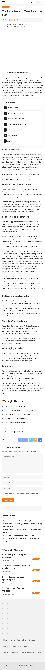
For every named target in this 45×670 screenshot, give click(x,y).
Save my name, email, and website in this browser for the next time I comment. (21, 494)
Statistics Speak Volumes (15, 130)
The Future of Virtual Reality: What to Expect (20, 535)
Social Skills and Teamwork (16, 119)
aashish (9, 24)
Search (38, 508)
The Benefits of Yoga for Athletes (15, 418)
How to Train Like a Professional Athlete (17, 422)
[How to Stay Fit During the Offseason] (37, 556)
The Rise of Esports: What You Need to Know (19, 410)
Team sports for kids (16, 432)
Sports (5, 7)
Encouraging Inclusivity (14, 135)
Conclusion (11, 141)
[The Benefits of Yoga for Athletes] (37, 590)
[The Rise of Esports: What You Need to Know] (37, 567)
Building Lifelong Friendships (16, 124)
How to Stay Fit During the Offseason (16, 406)
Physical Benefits (13, 108)
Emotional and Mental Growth (17, 113)
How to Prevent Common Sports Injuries (17, 414)
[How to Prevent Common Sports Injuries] (37, 578)
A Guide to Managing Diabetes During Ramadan (21, 521)
